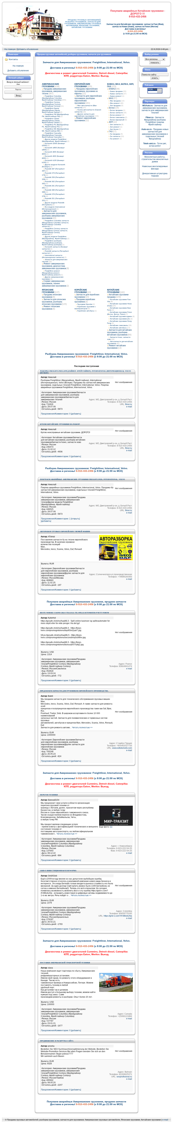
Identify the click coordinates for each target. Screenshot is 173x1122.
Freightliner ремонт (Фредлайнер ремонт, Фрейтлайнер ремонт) (51, 273)
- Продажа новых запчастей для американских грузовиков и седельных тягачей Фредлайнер (154, 134)
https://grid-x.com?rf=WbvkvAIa (118, 916)
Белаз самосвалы (117, 117)
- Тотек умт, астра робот (155, 144)
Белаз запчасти (116, 113)
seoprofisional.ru (124, 1076)
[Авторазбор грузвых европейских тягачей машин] (116, 559)
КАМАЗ (112, 89)
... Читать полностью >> (81, 727)
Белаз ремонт (116, 115)
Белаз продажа (116, 110)
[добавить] (46, 521)
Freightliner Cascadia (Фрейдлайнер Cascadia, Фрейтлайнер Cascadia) (52, 135)
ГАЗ (110, 131)
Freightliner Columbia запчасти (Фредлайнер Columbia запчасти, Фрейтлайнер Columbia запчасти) (55, 223)
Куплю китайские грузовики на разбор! (60, 424)
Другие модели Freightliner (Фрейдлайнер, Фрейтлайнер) (54, 140)
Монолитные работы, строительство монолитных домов (155, 159)
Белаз (112, 108)
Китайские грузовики (113, 291)
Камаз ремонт (116, 96)
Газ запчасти (115, 136)
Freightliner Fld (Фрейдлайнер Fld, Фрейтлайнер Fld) (55, 115)
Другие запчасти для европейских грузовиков (84, 115)
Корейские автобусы (85, 311)
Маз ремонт (115, 103)
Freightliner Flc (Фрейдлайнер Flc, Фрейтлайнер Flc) (55, 126)
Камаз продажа (116, 91)
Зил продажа (115, 105)
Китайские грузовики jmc (120, 319)
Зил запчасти (115, 124)
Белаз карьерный (117, 120)
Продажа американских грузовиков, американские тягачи (54, 91)
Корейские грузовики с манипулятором (85, 308)
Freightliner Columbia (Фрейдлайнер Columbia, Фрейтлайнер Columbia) (52, 98)
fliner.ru (128, 404)
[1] (111, 827)
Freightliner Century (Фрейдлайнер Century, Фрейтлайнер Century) (51, 104)
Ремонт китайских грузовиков (116, 346)
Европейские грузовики (82, 85)
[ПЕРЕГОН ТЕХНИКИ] (116, 825)
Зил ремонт (115, 127)
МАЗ (111, 98)
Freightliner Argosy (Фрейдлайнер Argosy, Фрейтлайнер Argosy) (51, 110)
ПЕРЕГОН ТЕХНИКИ (49, 795)
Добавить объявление (27, 49)
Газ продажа (115, 134)
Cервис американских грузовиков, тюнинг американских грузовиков (54, 283)
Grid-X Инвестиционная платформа (58, 871)
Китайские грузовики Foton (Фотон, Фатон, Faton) (119, 313)
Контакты (13, 59)
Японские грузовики (48, 291)
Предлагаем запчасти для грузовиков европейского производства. (74, 691)
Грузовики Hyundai (84, 304)
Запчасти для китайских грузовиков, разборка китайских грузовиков (119, 332)
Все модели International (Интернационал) (53, 208)
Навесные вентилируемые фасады (155, 167)
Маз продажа (115, 101)
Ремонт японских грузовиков (51, 307)
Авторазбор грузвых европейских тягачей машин (65, 531)
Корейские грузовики (81, 291)
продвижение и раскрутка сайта (56, 1041)
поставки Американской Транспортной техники (65, 963)
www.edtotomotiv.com (122, 748)
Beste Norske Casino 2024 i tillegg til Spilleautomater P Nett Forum (74, 613)
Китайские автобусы (118, 328)
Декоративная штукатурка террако (154, 174)
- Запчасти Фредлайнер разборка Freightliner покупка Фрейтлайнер (155, 121)
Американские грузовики (50, 85)
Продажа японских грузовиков (52, 295)
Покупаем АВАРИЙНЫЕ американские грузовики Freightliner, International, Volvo (82, 479)
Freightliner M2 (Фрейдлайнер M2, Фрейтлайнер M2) (55, 130)
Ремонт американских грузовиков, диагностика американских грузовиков (54, 266)
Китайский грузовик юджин (121, 316)
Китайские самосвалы (119, 325)
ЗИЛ (111, 122)
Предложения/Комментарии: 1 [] (60, 519)
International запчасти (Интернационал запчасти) (53, 256)
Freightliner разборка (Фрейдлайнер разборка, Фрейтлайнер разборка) (52, 243)
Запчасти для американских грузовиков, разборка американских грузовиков (54, 214)
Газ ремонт (114, 139)
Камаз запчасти (116, 94)
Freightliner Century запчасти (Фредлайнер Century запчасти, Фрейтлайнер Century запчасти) (55, 231)
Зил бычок (114, 129)
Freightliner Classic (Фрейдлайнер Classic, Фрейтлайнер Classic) (51, 120)
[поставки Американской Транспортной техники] (116, 991)
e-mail (129, 406)
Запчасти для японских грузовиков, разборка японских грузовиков (54, 301)
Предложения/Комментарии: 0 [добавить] (61, 414)
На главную (9, 49)
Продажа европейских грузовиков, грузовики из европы (86, 91)
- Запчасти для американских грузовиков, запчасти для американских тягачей (155, 109)
